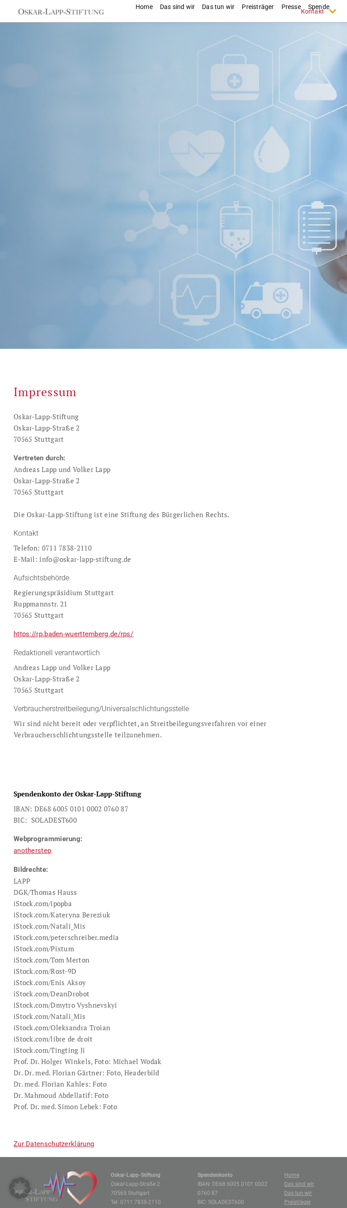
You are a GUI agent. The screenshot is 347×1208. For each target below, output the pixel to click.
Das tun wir (298, 1193)
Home (291, 1175)
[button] (20, 1188)
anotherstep (32, 851)
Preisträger (297, 1202)
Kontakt (312, 11)
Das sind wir (299, 1184)
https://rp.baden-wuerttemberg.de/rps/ (73, 634)
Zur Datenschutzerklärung (54, 1144)
